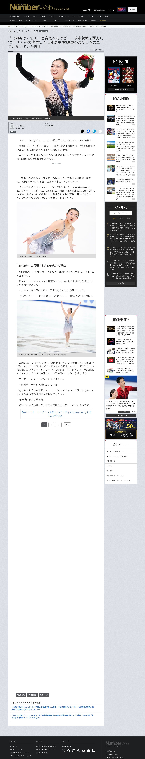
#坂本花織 (21, 695)
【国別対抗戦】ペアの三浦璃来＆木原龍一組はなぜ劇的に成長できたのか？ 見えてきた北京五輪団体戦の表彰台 (122, 276)
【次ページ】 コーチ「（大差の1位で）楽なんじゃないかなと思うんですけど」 (56, 414)
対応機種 (109, 471)
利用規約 (109, 466)
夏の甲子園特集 (14, 16)
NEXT (67, 424)
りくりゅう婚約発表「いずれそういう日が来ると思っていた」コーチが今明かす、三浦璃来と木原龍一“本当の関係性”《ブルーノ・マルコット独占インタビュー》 (122, 239)
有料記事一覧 (111, 461)
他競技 (93, 20)
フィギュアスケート (18, 26)
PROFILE (13, 131)
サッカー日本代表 (77, 16)
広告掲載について (112, 754)
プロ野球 (26, 16)
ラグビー (45, 20)
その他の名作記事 (121, 415)
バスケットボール (68, 20)
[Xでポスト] (82, 132)
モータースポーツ (31, 20)
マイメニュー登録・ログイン (116, 451)
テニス (99, 16)
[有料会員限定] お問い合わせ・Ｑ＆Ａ (118, 480)
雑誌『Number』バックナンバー (47, 749)
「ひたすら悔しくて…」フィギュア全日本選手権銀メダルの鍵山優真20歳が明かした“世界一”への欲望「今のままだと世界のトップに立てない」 (52, 716)
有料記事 (103, 20)
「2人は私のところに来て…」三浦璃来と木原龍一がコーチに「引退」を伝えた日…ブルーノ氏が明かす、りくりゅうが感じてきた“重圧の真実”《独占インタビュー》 (122, 265)
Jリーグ (52, 16)
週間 (128, 218)
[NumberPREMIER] (121, 9)
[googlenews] (88, 751)
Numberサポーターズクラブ (19, 752)
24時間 (121, 218)
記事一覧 (14, 746)
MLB (34, 16)
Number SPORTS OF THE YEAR (21, 756)
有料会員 (132, 9)
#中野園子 (32, 695)
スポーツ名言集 (42, 752)
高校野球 (43, 16)
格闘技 (12, 20)
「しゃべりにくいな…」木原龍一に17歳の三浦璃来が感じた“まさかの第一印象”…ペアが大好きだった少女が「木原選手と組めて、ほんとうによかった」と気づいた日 (122, 252)
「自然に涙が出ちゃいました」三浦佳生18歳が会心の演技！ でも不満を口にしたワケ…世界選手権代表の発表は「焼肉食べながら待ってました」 (53, 708)
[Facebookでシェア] (88, 132)
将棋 (20, 20)
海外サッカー (63, 16)
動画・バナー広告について (115, 757)
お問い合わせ (111, 751)
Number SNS (67, 746)
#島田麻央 (44, 695)
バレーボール (82, 20)
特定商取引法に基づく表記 (115, 475)
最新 (114, 218)
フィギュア (55, 20)
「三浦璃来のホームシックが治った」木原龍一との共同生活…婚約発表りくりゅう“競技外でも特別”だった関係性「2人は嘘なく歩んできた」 (122, 227)
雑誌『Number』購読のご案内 (46, 746)
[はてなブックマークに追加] (94, 132)
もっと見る (121, 283)
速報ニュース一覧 (16, 749)
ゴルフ (90, 16)
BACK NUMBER (44, 31)
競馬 (106, 16)
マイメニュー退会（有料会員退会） (118, 456)
